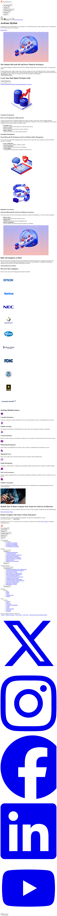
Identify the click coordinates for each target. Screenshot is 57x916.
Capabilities (6, 551)
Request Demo (4, 30)
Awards (8, 606)
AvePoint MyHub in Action (6, 75)
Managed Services (10, 560)
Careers (7, 607)
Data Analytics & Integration (12, 556)
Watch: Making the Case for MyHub (8, 265)
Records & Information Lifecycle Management (16, 569)
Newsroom (8, 610)
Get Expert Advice (19, 19)
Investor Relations (10, 608)
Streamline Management (16, 84)
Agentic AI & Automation (12, 544)
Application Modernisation (12, 552)
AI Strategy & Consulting (11, 542)
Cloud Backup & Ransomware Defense (15, 570)
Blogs (7, 591)
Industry (5, 563)
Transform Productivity (6, 84)
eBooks (7, 592)
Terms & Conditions (10, 614)
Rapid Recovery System (11, 584)
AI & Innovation (7, 5)
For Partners (6, 586)
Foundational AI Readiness (12, 545)
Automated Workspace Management (14, 579)
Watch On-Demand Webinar (7, 511)
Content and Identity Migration (13, 575)
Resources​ (6, 12)
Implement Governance (26, 84)
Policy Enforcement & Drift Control (14, 574)
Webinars (8, 596)
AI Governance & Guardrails (12, 546)
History (7, 602)
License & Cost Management (12, 581)
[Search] (2, 17)
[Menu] (2, 19)
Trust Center (25, 614)
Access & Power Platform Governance (14, 576)
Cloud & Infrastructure (11, 553)
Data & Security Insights (11, 571)
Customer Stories (10, 595)
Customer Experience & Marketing (13, 555)
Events (7, 594)
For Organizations (7, 568)
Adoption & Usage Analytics (12, 578)
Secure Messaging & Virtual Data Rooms (15, 580)
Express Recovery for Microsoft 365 (14, 573)
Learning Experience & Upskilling (13, 558)
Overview (8, 601)
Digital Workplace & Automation (13, 557)
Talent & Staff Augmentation (12, 561)
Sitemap (3, 614)
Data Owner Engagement (11, 583)
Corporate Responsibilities (12, 605)
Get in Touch (16, 519)
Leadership (8, 603)
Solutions (6, 7)
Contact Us (8, 611)
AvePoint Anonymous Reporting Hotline (38, 614)
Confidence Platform (8, 10)
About (5, 14)
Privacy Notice (44, 521)
